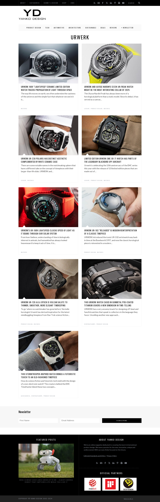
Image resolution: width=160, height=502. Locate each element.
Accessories (25, 396)
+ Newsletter (127, 27)
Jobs (73, 3)
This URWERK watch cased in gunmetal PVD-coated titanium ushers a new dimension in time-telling (108, 304)
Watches (24, 108)
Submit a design (51, 3)
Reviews (113, 27)
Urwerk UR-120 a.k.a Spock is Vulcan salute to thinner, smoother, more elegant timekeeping (44, 304)
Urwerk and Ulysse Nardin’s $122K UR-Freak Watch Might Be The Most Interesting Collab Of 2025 (108, 88)
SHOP (64, 3)
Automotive (59, 27)
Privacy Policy (112, 456)
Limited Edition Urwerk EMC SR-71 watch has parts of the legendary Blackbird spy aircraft (110, 160)
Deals (103, 27)
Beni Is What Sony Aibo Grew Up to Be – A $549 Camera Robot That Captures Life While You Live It (46, 481)
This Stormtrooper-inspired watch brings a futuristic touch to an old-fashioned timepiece (48, 376)
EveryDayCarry (89, 324)
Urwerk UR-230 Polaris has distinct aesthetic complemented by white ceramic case (44, 160)
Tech (47, 27)
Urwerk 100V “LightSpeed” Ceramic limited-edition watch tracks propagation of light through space (46, 88)
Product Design (33, 27)
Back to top (128, 498)
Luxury (86, 108)
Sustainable (90, 27)
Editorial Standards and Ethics (95, 456)
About (23, 3)
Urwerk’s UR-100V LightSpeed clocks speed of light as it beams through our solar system (48, 232)
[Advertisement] (98, 14)
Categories (35, 3)
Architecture (75, 27)
